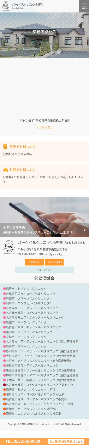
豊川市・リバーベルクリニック (26, 346)
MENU (84, 6)
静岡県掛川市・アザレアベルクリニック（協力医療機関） (43, 351)
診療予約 (34, 262)
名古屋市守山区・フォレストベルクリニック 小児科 (39, 403)
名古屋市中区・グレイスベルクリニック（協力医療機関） (43, 341)
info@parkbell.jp (54, 254)
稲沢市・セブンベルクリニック (26, 288)
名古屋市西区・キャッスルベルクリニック (33, 327)
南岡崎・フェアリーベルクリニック (29, 332)
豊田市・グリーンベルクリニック (27, 298)
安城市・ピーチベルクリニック (26, 336)
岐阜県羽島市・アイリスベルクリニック (32, 365)
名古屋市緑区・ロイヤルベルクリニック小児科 (36, 399)
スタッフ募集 (54, 262)
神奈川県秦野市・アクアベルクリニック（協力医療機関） (43, 375)
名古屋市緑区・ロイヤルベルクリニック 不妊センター (41, 384)
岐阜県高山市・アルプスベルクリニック (32, 308)
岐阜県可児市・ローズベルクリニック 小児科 (35, 394)
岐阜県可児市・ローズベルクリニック (30, 293)
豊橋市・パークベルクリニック (26, 322)
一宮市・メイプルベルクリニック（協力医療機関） (39, 360)
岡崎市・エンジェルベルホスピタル (29, 303)
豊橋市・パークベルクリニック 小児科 (31, 408)
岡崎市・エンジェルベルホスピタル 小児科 (34, 413)
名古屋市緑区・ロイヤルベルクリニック (32, 312)
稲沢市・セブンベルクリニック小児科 (30, 389)
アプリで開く (44, 127)
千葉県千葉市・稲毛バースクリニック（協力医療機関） (42, 380)
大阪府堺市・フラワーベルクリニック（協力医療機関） (42, 356)
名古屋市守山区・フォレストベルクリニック (35, 317)
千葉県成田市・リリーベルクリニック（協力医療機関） (42, 370)
